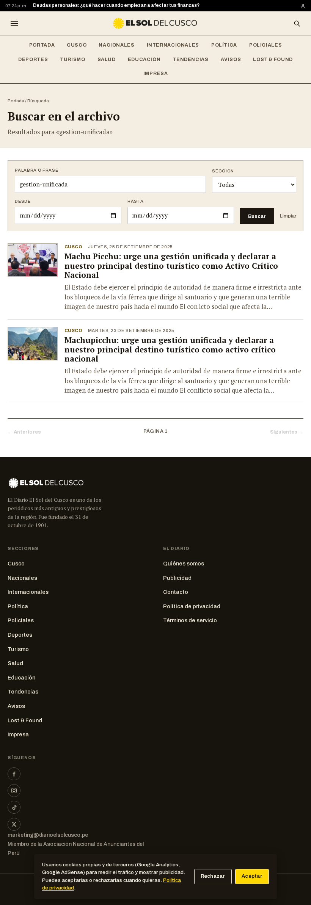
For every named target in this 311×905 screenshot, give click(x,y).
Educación (144, 59)
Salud (106, 59)
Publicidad (177, 578)
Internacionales (173, 45)
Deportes (33, 59)
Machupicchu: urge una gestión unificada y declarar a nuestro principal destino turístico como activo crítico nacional (170, 349)
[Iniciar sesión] (303, 6)
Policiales (265, 45)
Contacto (175, 592)
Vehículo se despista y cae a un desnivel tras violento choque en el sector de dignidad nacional (138, 5)
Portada (42, 45)
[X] (14, 824)
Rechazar (213, 876)
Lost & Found (273, 59)
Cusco (76, 45)
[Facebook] (14, 773)
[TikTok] (14, 807)
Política (224, 45)
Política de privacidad (191, 606)
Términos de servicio (190, 620)
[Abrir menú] (14, 23)
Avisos (231, 59)
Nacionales (116, 45)
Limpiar (288, 216)
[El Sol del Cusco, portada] (155, 23)
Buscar (257, 216)
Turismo (72, 59)
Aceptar (252, 876)
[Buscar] (297, 23)
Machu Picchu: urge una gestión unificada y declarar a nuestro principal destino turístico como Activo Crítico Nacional (171, 265)
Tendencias (190, 59)
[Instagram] (14, 790)
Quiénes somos (183, 564)
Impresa (155, 73)
